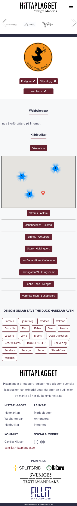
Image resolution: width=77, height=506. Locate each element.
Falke (37, 328)
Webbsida (37, 91)
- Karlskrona (38, 260)
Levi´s (24, 335)
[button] (43, 193)
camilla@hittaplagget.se (19, 448)
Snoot (40, 350)
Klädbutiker (11, 425)
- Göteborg (38, 237)
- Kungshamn (38, 272)
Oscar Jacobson (58, 335)
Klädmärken (12, 413)
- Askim (38, 213)
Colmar (60, 321)
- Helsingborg (38, 248)
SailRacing (60, 343)
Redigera (27, 81)
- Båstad (38, 225)
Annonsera (41, 419)
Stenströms (58, 350)
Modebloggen (43, 413)
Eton (24, 328)
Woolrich (9, 358)
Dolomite (9, 328)
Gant (50, 328)
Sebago (26, 350)
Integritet (40, 425)
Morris (38, 335)
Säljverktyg (46, 81)
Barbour (9, 321)
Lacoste (9, 335)
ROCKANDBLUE (37, 343)
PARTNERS (38, 461)
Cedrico (44, 321)
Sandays (9, 350)
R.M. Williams (12, 343)
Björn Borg (27, 321)
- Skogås (38, 284)
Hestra (64, 328)
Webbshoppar (13, 419)
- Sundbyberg (38, 296)
